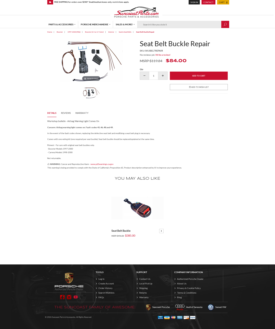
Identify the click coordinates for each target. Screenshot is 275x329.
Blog (179, 297)
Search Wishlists (106, 292)
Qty (141, 69)
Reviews (66, 112)
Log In (101, 278)
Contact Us (144, 278)
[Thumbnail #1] (91, 93)
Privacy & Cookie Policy (189, 288)
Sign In (194, 2)
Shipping (143, 288)
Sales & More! (124, 24)
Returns (143, 292)
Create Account (106, 283)
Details (51, 112)
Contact (208, 2)
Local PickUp (145, 283)
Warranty (81, 112)
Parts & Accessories (61, 24)
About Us (181, 283)
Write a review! (162, 54)
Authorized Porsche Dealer (190, 278)
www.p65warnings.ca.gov (102, 164)
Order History (105, 288)
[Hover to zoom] (91, 60)
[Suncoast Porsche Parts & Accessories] (136, 12)
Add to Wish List (200, 87)
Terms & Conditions (186, 292)
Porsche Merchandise (94, 24)
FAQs (101, 297)
